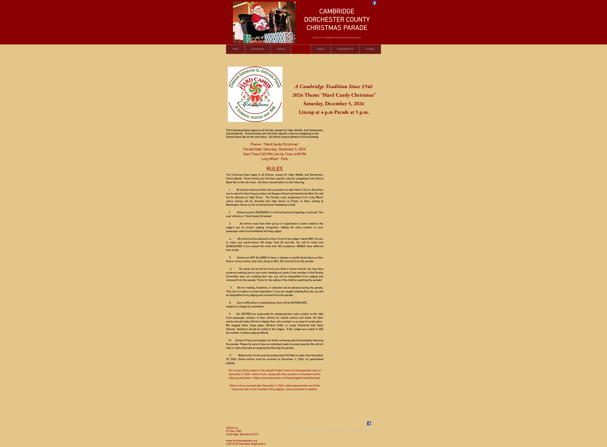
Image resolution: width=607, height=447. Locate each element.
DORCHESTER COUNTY (337, 20)
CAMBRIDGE (336, 12)
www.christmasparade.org (241, 440)
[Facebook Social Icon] (374, 3)
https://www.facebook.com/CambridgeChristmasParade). (287, 378)
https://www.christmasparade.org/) (297, 370)
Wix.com (367, 431)
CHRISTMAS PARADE (337, 28)
